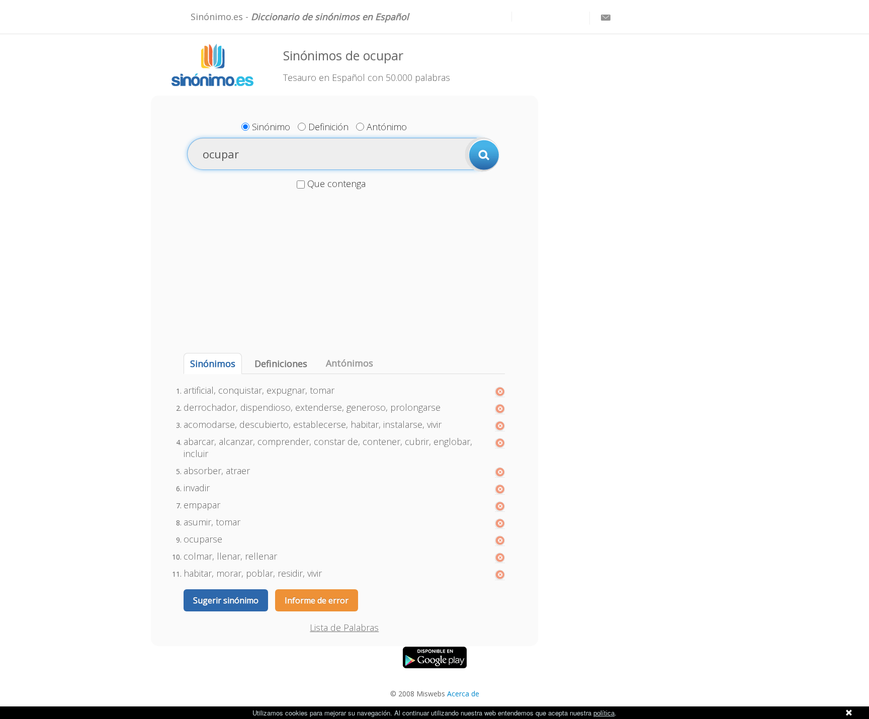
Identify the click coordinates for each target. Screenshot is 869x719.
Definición (328, 127)
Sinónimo (271, 127)
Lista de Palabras (344, 627)
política (604, 713)
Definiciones (280, 363)
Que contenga (336, 183)
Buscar (482, 154)
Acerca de (463, 693)
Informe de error (317, 600)
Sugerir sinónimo (225, 600)
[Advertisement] (344, 272)
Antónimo (387, 127)
